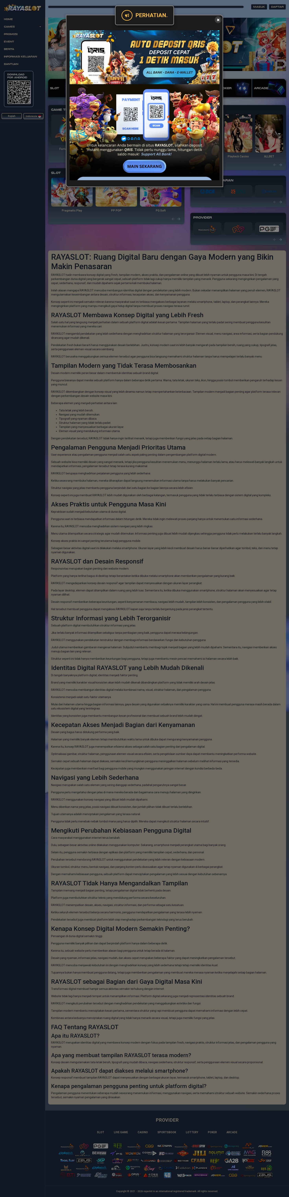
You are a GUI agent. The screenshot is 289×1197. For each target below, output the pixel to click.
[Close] (218, 19)
